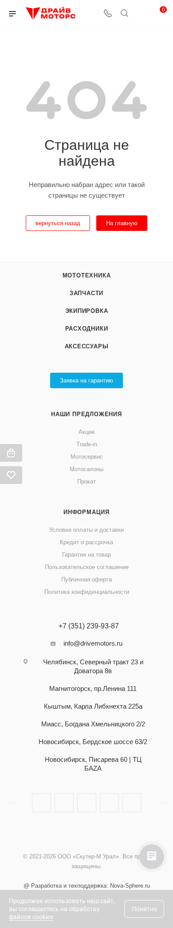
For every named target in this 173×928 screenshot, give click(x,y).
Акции (86, 432)
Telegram (64, 802)
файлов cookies (31, 916)
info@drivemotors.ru (92, 643)
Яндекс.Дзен (109, 802)
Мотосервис (87, 456)
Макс (132, 802)
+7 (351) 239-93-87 (89, 626)
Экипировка (86, 311)
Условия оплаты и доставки (86, 529)
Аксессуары (87, 346)
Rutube (86, 802)
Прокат (86, 481)
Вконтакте (41, 802)
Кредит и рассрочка (86, 542)
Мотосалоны (86, 469)
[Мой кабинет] (141, 14)
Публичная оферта (86, 579)
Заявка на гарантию (86, 380)
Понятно (144, 908)
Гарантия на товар (86, 554)
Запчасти (86, 293)
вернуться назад (57, 223)
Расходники (86, 328)
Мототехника (87, 275)
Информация (86, 512)
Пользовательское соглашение (87, 567)
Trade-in (86, 444)
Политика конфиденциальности (86, 592)
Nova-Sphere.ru (130, 885)
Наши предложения (86, 414)
